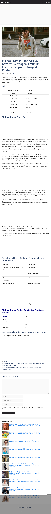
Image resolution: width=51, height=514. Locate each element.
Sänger (5, 361)
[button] (42, 2)
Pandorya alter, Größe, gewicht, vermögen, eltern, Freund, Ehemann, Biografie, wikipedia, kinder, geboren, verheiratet (24, 424)
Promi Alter (6, 2)
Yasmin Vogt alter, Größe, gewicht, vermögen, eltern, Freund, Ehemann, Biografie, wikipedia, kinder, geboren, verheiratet (25, 456)
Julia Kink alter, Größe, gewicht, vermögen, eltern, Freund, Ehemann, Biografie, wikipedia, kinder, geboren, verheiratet (24, 432)
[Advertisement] (25, 15)
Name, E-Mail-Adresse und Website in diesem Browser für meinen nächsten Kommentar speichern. (23, 408)
